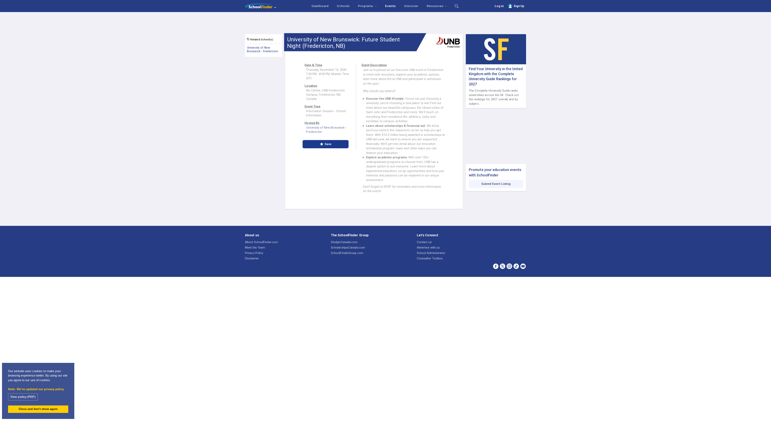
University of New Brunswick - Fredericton (262, 49)
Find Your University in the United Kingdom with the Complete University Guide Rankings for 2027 (496, 76)
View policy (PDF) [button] (23, 396)
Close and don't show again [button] (38, 408)
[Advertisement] (385, 23)
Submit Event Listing (496, 184)
